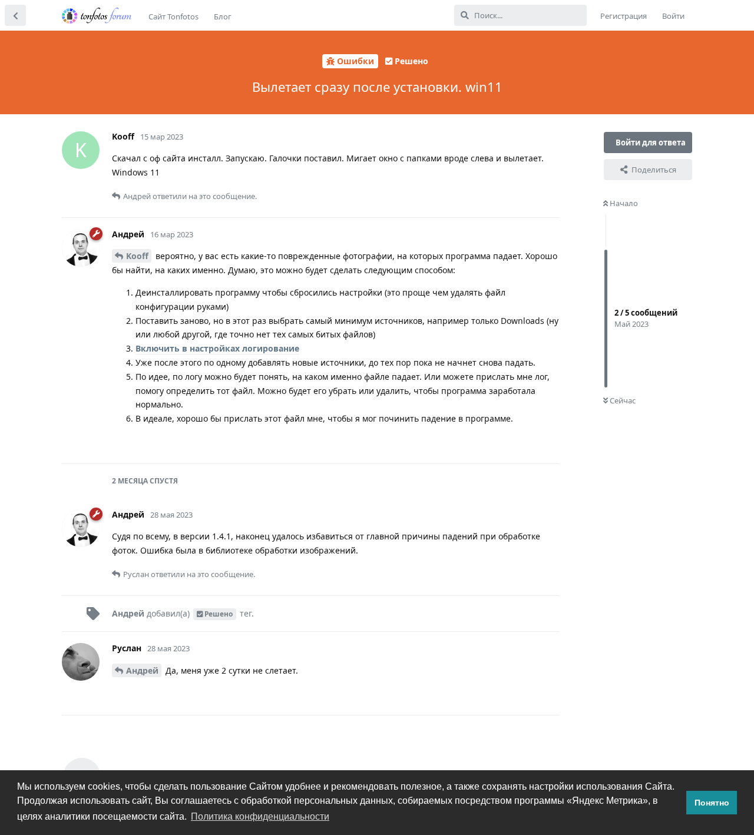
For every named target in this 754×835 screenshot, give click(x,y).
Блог (223, 16)
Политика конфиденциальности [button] (260, 816)
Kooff (137, 255)
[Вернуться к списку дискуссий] (15, 15)
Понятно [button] (712, 802)
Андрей (142, 670)
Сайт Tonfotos (173, 16)
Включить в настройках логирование (217, 348)
